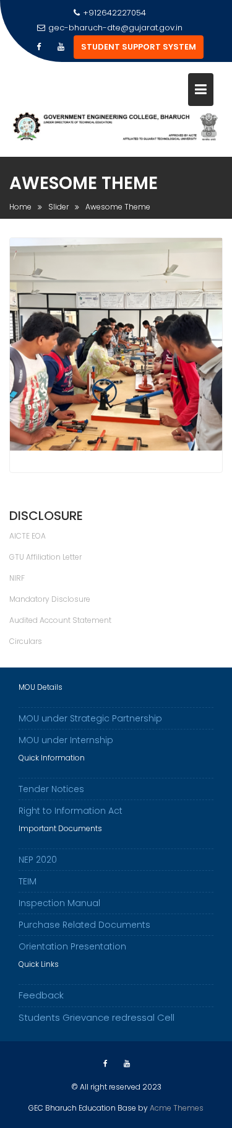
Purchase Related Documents (84, 925)
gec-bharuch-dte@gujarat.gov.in (115, 27)
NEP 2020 (38, 859)
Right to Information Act (70, 810)
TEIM (28, 881)
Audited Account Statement (60, 620)
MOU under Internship (66, 740)
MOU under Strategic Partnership (90, 718)
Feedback (41, 995)
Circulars (25, 641)
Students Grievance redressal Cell (96, 1017)
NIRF (17, 578)
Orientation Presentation (72, 946)
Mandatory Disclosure (49, 599)
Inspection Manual (59, 903)
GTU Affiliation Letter (45, 557)
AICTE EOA (27, 536)
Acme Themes (177, 1108)
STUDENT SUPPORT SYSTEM (138, 47)
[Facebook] (39, 47)
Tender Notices (51, 789)
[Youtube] (61, 47)
